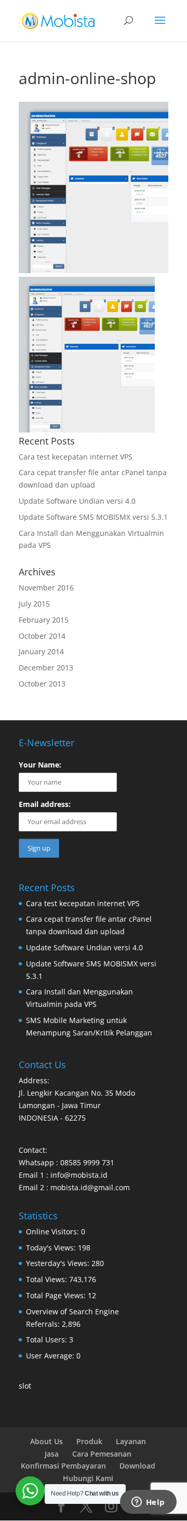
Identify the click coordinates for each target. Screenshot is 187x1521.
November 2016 (46, 588)
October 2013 (42, 684)
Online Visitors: (53, 1231)
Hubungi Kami (88, 1478)
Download (137, 1466)
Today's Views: (52, 1248)
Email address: (45, 804)
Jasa (52, 1454)
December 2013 (46, 667)
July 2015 (34, 604)
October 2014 (42, 636)
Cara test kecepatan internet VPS (75, 457)
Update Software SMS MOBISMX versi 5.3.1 (93, 517)
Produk (89, 1441)
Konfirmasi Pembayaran (63, 1466)
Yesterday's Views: (58, 1263)
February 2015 (44, 620)
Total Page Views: (57, 1295)
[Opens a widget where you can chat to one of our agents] (148, 1503)
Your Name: (40, 765)
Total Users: (47, 1339)
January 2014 (41, 651)
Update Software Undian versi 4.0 (77, 501)
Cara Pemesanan (101, 1454)
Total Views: (47, 1279)
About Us (46, 1441)
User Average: (51, 1356)
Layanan (131, 1441)
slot (25, 1386)
